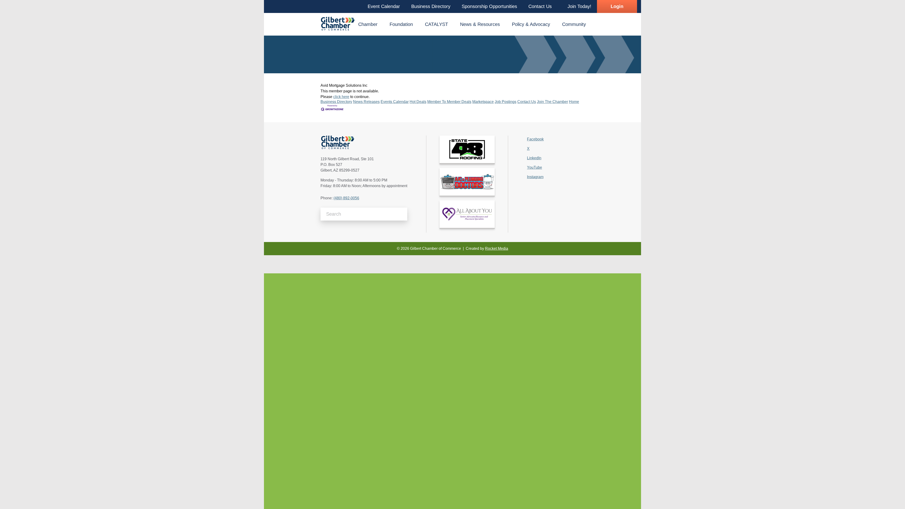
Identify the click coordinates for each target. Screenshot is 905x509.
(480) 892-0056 (346, 198)
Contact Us (526, 102)
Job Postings (505, 102)
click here (341, 97)
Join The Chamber (552, 102)
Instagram (535, 177)
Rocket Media (496, 248)
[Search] (402, 214)
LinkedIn (534, 158)
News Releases (366, 102)
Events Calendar (395, 102)
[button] (384, 6)
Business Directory (336, 102)
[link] (467, 149)
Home (574, 102)
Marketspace (483, 102)
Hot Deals (418, 102)
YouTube (534, 167)
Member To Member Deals (449, 102)
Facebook (535, 139)
